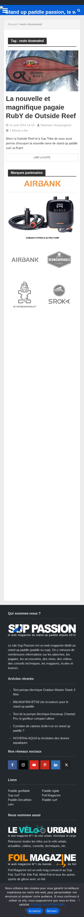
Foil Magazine (51, 795)
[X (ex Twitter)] (66, 764)
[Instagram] (23, 764)
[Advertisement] (42, 359)
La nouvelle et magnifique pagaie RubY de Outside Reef (41, 107)
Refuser (52, 910)
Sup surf (13, 795)
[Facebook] (12, 764)
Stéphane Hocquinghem (56, 125)
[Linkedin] (55, 764)
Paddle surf (49, 800)
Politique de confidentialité (48, 904)
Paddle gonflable (19, 790)
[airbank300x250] (42, 209)
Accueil (12, 24)
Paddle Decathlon (19, 800)
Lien (10, 804)
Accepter (35, 910)
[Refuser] (79, 900)
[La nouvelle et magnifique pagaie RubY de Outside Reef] (42, 70)
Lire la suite (42, 157)
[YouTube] (34, 764)
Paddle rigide (50, 790)
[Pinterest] (44, 764)
